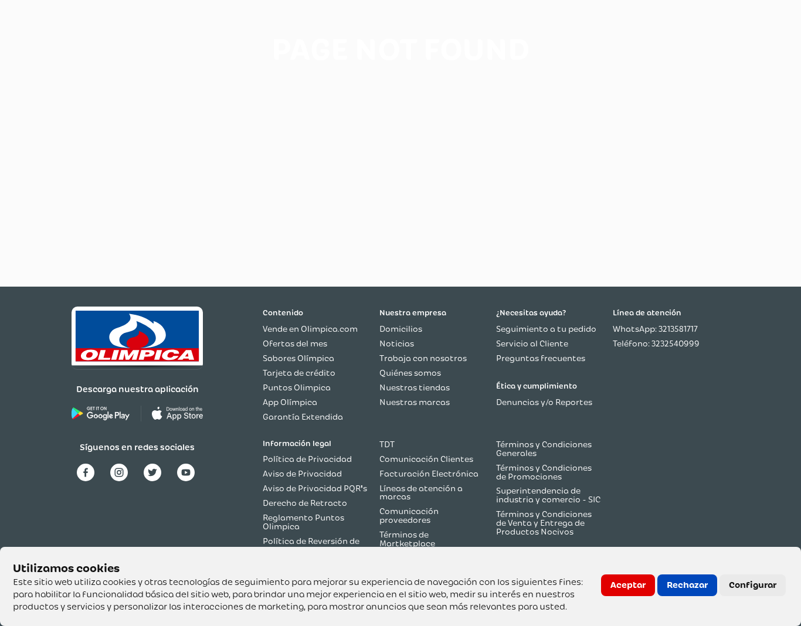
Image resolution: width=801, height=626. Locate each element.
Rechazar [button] (687, 585)
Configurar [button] (752, 585)
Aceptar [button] (628, 585)
